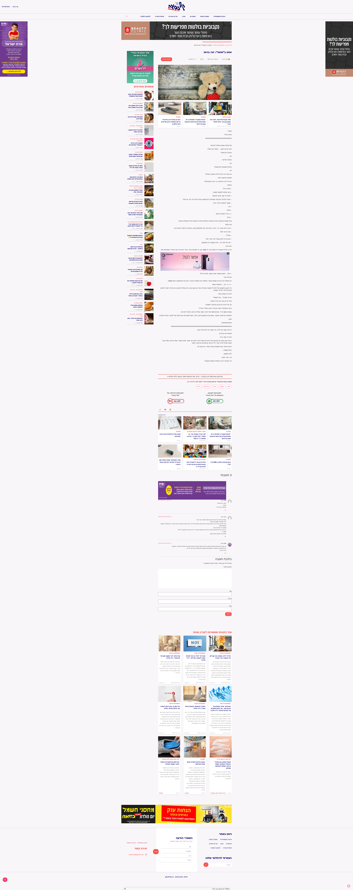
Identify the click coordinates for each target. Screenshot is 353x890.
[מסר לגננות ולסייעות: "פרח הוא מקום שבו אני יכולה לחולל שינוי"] (220, 108)
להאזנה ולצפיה (145, 16)
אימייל (230, 598)
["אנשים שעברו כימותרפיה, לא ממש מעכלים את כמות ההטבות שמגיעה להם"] (194, 108)
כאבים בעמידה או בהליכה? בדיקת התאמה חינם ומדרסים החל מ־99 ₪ (170, 122)
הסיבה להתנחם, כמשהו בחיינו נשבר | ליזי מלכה (195, 707)
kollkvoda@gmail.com (136, 854)
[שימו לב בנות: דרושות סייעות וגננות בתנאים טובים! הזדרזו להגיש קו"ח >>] (194, 451)
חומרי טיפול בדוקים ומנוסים (196, 431)
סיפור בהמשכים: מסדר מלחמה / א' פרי (136, 187)
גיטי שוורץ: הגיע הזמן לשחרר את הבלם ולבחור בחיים (170, 707)
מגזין (183, 16)
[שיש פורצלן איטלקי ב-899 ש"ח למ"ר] (220, 451)
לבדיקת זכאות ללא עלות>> (170, 759)
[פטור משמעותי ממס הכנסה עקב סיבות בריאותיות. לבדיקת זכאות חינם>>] (169, 451)
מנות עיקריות (139, 114)
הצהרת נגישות (131, 843)
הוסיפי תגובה (166, 59)
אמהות (222, 386)
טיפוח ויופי (140, 267)
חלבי (141, 233)
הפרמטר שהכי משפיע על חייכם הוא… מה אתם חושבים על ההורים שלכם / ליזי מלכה (221, 708)
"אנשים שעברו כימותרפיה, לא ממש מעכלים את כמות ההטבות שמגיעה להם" (195, 122)
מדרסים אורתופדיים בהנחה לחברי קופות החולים (169, 763)
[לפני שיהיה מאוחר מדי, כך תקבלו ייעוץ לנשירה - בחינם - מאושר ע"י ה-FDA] (194, 422)
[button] (170, 409)
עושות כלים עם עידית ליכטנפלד (136, 140)
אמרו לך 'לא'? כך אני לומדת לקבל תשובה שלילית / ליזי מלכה (195, 658)
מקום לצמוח (226, 117)
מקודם (203, 117)
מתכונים (193, 16)
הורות (214, 386)
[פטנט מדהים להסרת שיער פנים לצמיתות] (169, 422)
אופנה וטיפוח (204, 16)
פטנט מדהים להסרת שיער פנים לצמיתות (170, 435)
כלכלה (141, 175)
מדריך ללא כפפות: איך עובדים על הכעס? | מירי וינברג (220, 657)
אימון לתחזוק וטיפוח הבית (135, 222)
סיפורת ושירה (159, 16)
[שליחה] (204, 864)
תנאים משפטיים (142, 843)
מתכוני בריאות (138, 256)
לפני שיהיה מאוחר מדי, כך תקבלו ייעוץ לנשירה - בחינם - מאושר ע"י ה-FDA (196, 436)
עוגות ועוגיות (139, 92)
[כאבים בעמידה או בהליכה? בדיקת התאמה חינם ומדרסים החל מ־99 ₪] (169, 108)
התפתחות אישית (218, 45)
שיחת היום (140, 278)
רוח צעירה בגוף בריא (224, 759)
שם (231, 591)
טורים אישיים (173, 16)
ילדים (198, 386)
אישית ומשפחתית (219, 16)
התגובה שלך (227, 567)
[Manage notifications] (348, 885)
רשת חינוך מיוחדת (200, 459)
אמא (228, 386)
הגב (225, 510)
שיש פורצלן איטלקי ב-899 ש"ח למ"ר (221, 463)
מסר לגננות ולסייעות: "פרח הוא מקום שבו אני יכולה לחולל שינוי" (220, 122)
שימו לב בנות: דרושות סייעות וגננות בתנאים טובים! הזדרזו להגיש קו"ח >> (196, 464)
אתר (230, 606)
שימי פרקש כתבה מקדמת (218, 793)
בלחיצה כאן (191, 382)
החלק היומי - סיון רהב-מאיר (136, 126)
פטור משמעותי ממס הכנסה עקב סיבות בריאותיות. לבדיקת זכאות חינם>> (169, 462)
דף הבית (229, 45)
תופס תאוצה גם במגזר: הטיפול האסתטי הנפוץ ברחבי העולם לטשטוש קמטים (222, 765)
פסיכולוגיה (139, 163)
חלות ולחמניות (138, 303)
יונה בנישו (206, 386)
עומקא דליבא (139, 210)
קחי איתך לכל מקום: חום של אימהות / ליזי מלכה (170, 657)
